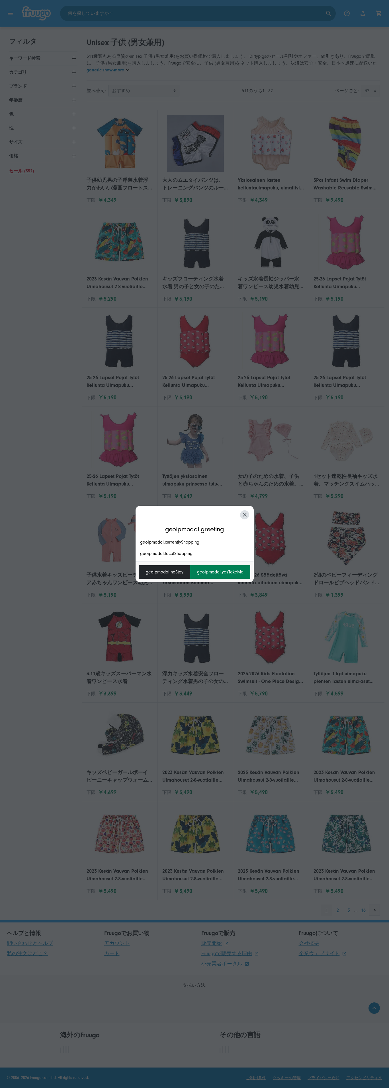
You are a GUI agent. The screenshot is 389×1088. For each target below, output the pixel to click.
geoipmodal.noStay (164, 572)
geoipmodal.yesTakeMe (220, 572)
